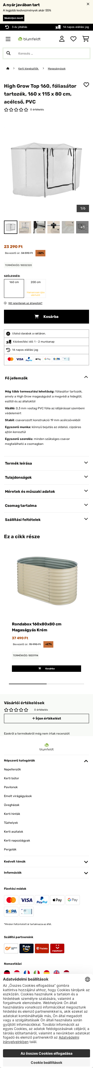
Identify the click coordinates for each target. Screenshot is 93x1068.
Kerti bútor (11, 778)
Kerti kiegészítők (28, 68)
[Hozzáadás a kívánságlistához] (86, 84)
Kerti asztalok (13, 831)
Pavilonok (11, 787)
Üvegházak (11, 805)
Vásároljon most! (13, 18)
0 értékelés (37, 109)
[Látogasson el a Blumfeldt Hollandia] (66, 973)
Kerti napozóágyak (17, 840)
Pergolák (10, 849)
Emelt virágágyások (18, 796)
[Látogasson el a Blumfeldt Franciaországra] (27, 973)
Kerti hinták (12, 814)
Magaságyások (56, 68)
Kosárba (51, 316)
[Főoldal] (12, 68)
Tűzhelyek (11, 822)
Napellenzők (12, 769)
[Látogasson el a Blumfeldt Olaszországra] (37, 973)
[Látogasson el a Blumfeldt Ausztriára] (17, 973)
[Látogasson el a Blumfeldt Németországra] (7, 973)
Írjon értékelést (48, 718)
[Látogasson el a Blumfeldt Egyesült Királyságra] (57, 973)
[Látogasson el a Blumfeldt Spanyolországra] (47, 973)
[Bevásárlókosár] (85, 39)
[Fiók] (61, 39)
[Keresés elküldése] (8, 53)
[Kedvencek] (73, 39)
